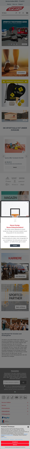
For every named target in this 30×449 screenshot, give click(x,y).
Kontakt (15, 245)
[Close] (27, 202)
